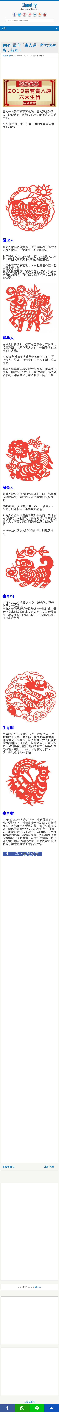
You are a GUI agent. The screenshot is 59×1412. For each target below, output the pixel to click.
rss (39, 14)
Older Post (49, 1166)
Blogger (38, 1287)
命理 (10, 56)
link (34, 14)
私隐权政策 (29, 1401)
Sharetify (29, 5)
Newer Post (9, 1166)
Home (5, 56)
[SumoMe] (51, 1408)
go (24, 14)
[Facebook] (7, 1408)
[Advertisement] (28, 67)
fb (14, 14)
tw (19, 14)
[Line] (37, 1408)
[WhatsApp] (22, 1408)
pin (29, 14)
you (44, 14)
